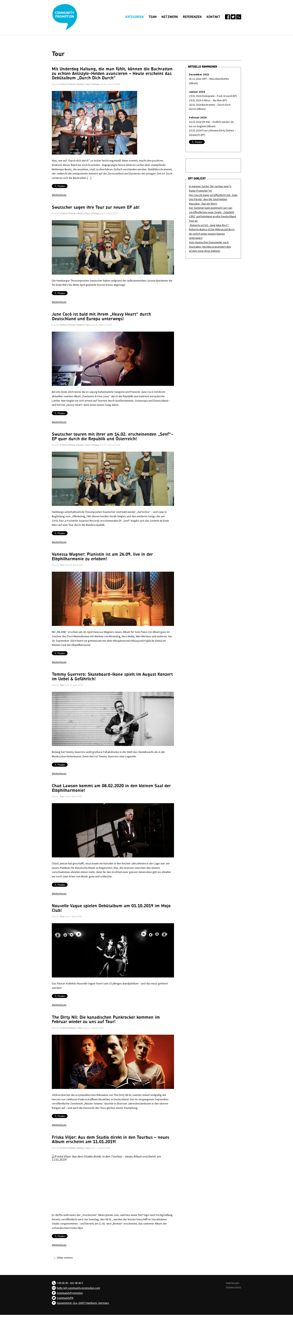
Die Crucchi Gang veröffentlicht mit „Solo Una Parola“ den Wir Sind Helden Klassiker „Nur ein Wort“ (213, 199)
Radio (80, 84)
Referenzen (192, 17)
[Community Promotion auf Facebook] (227, 16)
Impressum (232, 1283)
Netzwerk (169, 17)
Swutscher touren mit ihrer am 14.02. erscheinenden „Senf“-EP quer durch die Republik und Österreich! (112, 436)
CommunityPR (65, 1298)
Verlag (95, 84)
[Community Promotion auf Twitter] (233, 16)
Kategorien (134, 17)
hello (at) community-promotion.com (78, 1288)
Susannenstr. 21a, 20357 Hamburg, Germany (83, 1303)
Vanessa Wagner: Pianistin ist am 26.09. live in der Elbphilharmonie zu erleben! (102, 556)
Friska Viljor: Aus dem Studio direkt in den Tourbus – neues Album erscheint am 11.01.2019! (110, 1139)
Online (63, 84)
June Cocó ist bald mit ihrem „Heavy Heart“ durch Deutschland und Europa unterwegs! (101, 316)
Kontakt (213, 17)
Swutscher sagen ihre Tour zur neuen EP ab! (96, 207)
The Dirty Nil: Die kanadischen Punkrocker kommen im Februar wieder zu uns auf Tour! (106, 1019)
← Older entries (63, 1257)
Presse (72, 84)
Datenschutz (233, 1287)
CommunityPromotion (70, 1293)
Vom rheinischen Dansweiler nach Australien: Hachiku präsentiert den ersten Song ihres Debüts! (210, 246)
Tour (87, 84)
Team (152, 17)
